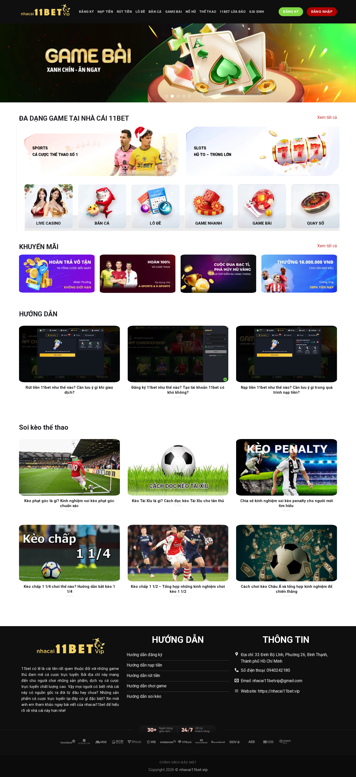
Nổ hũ (191, 12)
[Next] (342, 63)
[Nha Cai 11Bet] (45, 11)
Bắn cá (155, 12)
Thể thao (207, 12)
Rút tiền (124, 12)
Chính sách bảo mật (177, 762)
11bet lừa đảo (232, 12)
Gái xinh (256, 12)
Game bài (173, 12)
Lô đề (140, 12)
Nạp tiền (105, 12)
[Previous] (14, 63)
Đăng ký (86, 12)
